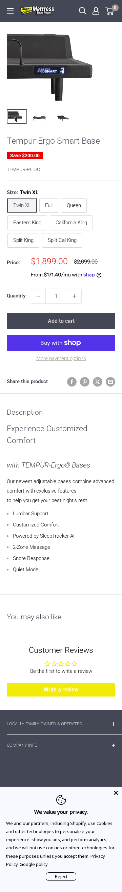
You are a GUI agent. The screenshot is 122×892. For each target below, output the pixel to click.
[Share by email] (110, 382)
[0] (109, 11)
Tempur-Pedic (23, 169)
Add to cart (61, 321)
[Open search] (82, 11)
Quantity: (17, 296)
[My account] (96, 11)
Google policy (34, 864)
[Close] (116, 792)
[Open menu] (10, 11)
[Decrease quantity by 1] (38, 296)
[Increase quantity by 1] (74, 296)
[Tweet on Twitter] (97, 382)
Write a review (61, 689)
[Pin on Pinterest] (84, 382)
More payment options (61, 358)
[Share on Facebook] (72, 382)
